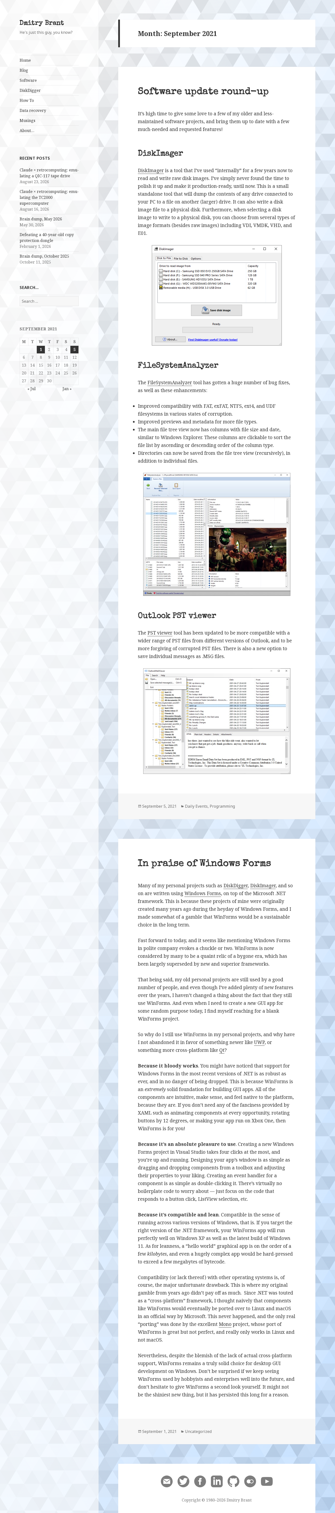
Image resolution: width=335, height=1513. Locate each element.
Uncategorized (198, 1431)
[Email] (167, 1481)
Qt (221, 1050)
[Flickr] (250, 1481)
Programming (222, 806)
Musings (27, 120)
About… (27, 130)
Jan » (67, 388)
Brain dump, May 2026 (41, 219)
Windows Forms (202, 893)
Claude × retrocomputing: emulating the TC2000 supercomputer (49, 197)
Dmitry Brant (42, 23)
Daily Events (196, 806)
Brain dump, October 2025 (44, 256)
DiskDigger (235, 885)
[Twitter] (183, 1481)
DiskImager (151, 170)
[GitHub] (233, 1481)
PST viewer (159, 633)
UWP (259, 1042)
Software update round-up (203, 92)
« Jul (31, 388)
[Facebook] (200, 1481)
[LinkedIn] (217, 1481)
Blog (24, 70)
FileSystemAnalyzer (169, 382)
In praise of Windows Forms (204, 864)
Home (25, 60)
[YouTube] (267, 1481)
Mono (225, 1324)
